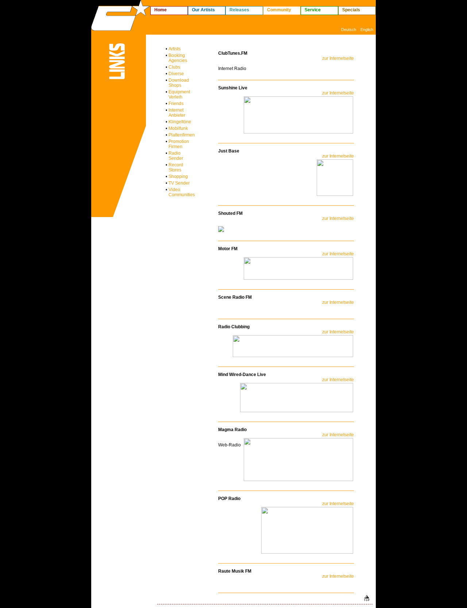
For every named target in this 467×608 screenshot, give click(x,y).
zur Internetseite (338, 58)
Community (279, 9)
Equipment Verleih (179, 94)
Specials (351, 9)
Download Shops (179, 83)
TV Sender (179, 183)
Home (160, 9)
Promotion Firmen (179, 144)
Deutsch (348, 29)
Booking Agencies (178, 58)
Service (313, 9)
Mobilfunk (178, 128)
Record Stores (176, 167)
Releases (239, 9)
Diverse (176, 73)
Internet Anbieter (177, 113)
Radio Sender (176, 156)
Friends (176, 103)
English (366, 29)
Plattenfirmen (182, 135)
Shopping (178, 176)
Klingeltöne (180, 121)
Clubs (174, 67)
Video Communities (182, 192)
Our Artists (203, 9)
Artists (175, 48)
